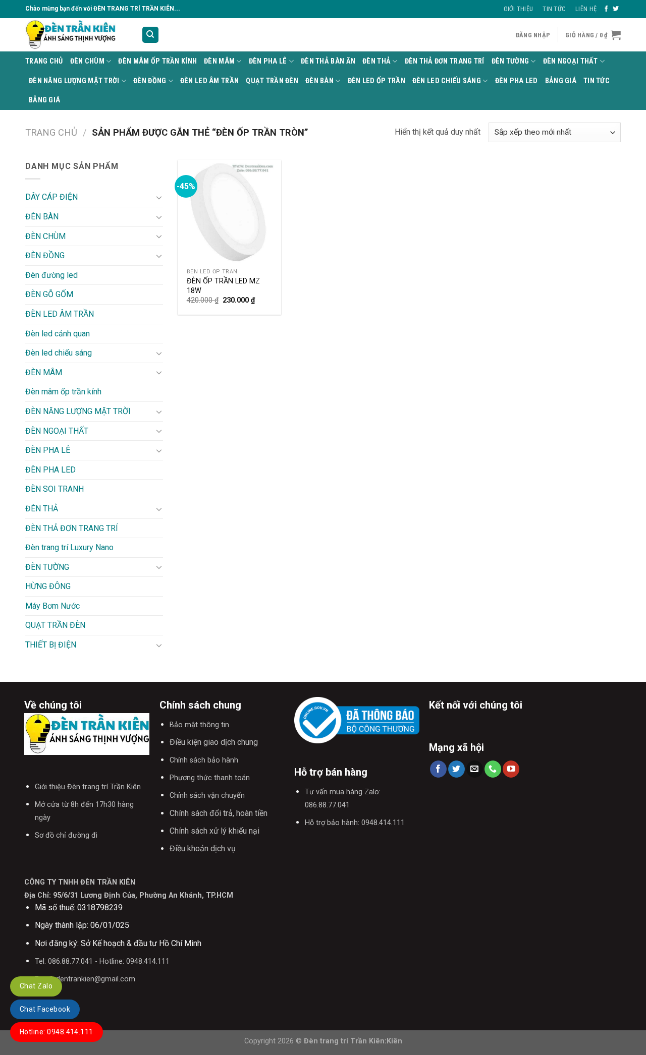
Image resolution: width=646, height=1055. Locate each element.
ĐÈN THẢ (376, 61)
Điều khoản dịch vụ (203, 848)
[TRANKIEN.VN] (75, 34)
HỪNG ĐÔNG (48, 586)
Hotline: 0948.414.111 (56, 1032)
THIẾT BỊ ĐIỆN (50, 645)
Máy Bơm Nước (52, 606)
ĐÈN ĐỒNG (149, 81)
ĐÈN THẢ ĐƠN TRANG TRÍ (444, 61)
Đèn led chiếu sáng (446, 81)
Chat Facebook (45, 1009)
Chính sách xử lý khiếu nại (214, 831)
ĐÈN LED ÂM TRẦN (209, 81)
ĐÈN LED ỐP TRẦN (376, 81)
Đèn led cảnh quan (57, 333)
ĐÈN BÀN (319, 81)
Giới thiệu (518, 9)
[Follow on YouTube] (511, 769)
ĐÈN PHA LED (516, 81)
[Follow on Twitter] (616, 9)
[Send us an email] (474, 769)
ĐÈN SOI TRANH (54, 489)
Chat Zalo (36, 986)
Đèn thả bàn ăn (328, 61)
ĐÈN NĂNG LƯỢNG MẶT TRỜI (74, 81)
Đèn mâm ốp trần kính (157, 61)
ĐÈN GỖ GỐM (49, 294)
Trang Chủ (44, 61)
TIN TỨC (596, 81)
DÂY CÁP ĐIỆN (51, 197)
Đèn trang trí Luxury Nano (69, 547)
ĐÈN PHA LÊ (268, 61)
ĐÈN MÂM (219, 61)
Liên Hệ (586, 9)
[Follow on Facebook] (606, 9)
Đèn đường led (51, 275)
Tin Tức (554, 9)
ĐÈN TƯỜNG (510, 61)
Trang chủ (51, 132)
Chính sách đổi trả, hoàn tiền (218, 813)
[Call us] (492, 769)
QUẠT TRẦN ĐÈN (272, 81)
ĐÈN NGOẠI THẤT (570, 61)
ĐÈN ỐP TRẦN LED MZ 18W (223, 286)
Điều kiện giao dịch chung (214, 742)
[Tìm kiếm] (150, 35)
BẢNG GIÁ (560, 81)
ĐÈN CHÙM (87, 61)
